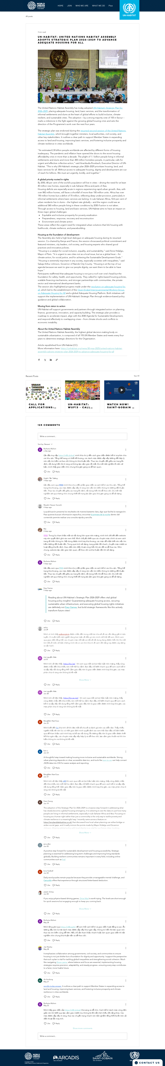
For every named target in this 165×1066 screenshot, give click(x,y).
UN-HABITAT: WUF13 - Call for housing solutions (79, 406)
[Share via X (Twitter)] (45, 360)
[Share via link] (57, 360)
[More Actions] (125, 449)
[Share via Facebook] (39, 360)
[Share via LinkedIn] (51, 360)
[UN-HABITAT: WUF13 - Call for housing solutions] (82, 390)
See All (136, 376)
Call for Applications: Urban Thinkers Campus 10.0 (43, 406)
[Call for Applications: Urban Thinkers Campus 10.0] (43, 390)
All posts (29, 16)
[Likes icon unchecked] (45, 471)
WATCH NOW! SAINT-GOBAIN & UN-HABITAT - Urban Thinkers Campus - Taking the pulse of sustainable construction (121, 406)
